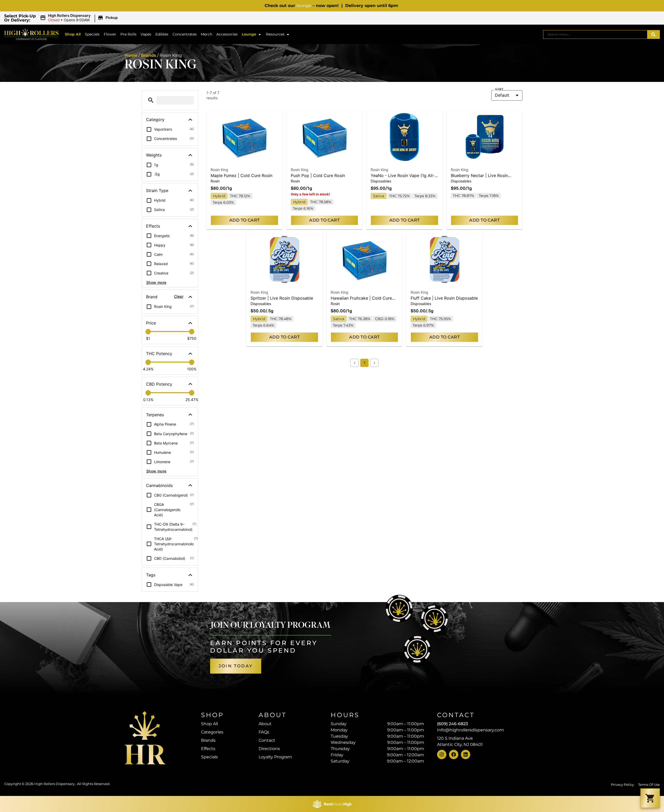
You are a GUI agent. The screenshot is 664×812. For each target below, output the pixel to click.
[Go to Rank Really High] (332, 804)
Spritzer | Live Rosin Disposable (282, 298)
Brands (148, 55)
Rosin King (219, 169)
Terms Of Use (649, 785)
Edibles (161, 34)
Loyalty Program (275, 756)
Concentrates (184, 34)
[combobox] (595, 34)
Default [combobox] (502, 95)
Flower (110, 34)
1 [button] (364, 363)
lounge (303, 5)
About (265, 723)
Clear (178, 296)
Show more (156, 282)
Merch (206, 34)
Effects (208, 748)
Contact (267, 740)
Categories (212, 732)
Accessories (227, 34)
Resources (275, 34)
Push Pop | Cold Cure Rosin (318, 175)
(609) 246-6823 (452, 723)
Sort (499, 89)
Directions (269, 748)
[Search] (653, 34)
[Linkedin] (465, 754)
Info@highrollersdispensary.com (470, 730)
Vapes (146, 34)
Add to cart (244, 220)
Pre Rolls (128, 34)
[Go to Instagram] (441, 754)
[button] (79, 17)
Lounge (249, 34)
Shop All (73, 34)
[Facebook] (453, 754)
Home (131, 55)
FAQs (264, 732)
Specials (92, 34)
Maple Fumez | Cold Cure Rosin (241, 175)
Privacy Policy (622, 785)
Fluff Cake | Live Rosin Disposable (444, 298)
